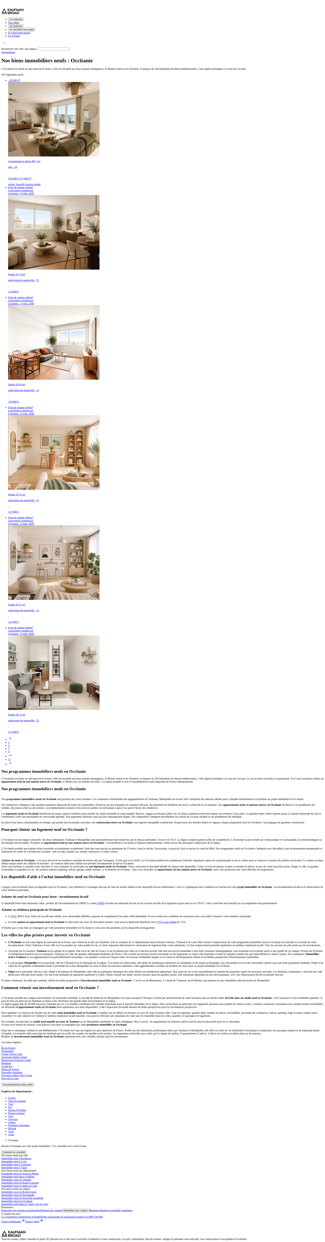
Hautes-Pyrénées (17, 1110)
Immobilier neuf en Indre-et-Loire (19, 1185)
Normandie (7, 1051)
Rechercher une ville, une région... (19, 48)
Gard (11, 1131)
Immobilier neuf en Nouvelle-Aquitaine (22, 1198)
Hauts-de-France (10, 1069)
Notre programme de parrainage (58, 1216)
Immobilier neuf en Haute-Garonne (20, 1182)
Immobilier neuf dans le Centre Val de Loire (24, 1204)
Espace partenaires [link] (11, 1221)
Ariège (11, 1122)
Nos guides (19, 1216)
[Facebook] (4, 1229)
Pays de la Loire (10, 1078)
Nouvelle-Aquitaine (12, 1072)
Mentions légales (98, 1210)
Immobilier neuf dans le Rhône (17, 1176)
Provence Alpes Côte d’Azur (16, 1075)
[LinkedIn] (18, 1229)
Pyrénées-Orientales (18, 1125)
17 (9, 759)
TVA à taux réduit (167, 922)
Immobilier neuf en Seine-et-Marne (20, 1173)
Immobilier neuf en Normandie (17, 1195)
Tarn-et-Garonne (17, 1101)
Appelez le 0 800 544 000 (89, 1216)
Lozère (12, 1098)
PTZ (14, 916)
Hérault (12, 1128)
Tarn (10, 1104)
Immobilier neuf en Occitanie (16, 1201)
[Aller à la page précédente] (10, 739)
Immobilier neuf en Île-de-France (19, 1192)
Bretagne (6, 1063)
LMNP (100, 903)
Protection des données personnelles (20, 1210)
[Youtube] (31, 1229)
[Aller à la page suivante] (10, 764)
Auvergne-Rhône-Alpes (14, 1057)
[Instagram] (11, 1229)
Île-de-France (8, 1048)
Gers (10, 1116)
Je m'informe (15, 26)
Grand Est (6, 1066)
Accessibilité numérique (120, 1210)
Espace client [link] (32, 1221)
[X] (25, 1229)
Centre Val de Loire (11, 1054)
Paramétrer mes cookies (76, 1210)
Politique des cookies (51, 1210)
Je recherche (15, 19)
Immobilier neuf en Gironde (16, 1179)
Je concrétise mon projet (21, 29)
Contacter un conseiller (14, 1152)
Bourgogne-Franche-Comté (16, 1060)
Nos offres (13, 22)
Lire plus (18, 1084)
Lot (10, 1107)
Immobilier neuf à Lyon (14, 1161)
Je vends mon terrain (19, 32)
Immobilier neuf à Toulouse (16, 1164)
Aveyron (12, 1119)
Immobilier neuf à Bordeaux (16, 1158)
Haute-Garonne (16, 1113)
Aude (11, 1134)
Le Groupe (14, 35)
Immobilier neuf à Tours (14, 1167)
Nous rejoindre (33, 1216)
